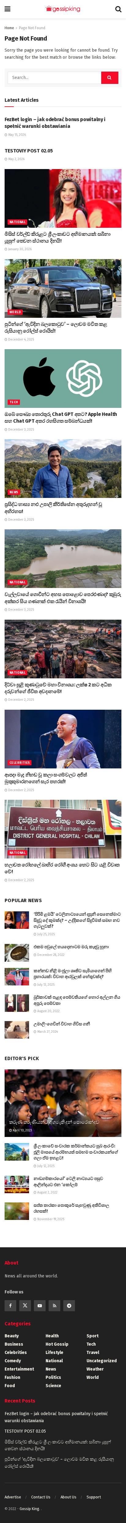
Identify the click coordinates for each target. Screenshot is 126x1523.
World (15, 312)
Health (52, 1336)
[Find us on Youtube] (40, 1305)
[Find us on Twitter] (25, 1305)
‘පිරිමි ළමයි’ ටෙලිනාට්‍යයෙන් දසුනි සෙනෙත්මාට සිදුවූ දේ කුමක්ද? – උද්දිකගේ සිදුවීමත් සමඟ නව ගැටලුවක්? (77, 920)
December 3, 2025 (20, 430)
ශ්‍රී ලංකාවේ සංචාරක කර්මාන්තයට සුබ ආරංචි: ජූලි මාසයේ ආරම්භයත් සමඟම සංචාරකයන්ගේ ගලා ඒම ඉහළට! (76, 1152)
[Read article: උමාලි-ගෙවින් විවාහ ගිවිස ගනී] (17, 1030)
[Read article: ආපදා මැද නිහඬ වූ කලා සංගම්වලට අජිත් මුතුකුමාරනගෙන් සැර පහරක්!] (63, 739)
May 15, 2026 (16, 135)
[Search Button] (118, 9)
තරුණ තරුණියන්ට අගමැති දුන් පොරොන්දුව (54, 1122)
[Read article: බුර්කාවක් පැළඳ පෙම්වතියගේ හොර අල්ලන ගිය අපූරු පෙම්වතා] (17, 1003)
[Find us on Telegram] (69, 1305)
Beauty (12, 1336)
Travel (93, 1352)
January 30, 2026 (19, 249)
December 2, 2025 (20, 700)
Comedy (13, 1360)
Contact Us (40, 1497)
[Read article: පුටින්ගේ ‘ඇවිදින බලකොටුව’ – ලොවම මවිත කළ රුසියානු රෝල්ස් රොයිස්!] (63, 288)
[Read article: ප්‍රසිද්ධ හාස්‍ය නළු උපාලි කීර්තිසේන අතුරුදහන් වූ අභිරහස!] (63, 468)
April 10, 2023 (22, 1130)
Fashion (12, 1377)
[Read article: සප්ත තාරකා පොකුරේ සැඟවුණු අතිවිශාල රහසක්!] (17, 1211)
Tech (13, 402)
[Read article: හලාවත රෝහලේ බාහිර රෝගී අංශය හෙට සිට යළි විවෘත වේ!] (63, 829)
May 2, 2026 (15, 159)
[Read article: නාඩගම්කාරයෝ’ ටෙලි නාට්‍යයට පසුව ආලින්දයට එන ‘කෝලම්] (17, 1184)
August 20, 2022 (48, 1011)
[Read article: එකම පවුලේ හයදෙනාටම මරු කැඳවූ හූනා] (17, 952)
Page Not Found (32, 28)
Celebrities (19, 763)
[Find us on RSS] (54, 1305)
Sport (92, 1336)
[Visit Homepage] (63, 9)
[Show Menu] (7, 9)
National (17, 222)
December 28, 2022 (50, 955)
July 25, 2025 (45, 934)
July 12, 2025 (45, 1166)
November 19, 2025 (50, 1219)
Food (10, 1385)
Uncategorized (102, 1360)
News (13, 492)
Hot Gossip (57, 1344)
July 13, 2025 (45, 985)
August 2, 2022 (46, 1192)
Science (53, 1385)
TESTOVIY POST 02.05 (29, 151)
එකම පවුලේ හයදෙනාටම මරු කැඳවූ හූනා (71, 946)
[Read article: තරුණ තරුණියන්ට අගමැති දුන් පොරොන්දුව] (63, 1111)
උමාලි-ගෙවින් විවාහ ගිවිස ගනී (62, 1024)
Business (14, 1344)
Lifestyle (54, 1352)
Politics (53, 1377)
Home (9, 28)
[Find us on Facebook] (10, 1305)
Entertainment (19, 1369)
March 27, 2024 (47, 1032)
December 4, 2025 (20, 339)
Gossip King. (30, 1509)
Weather (95, 1369)
